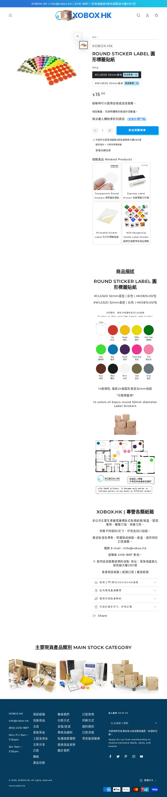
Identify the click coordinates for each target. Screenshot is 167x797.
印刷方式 (88, 720)
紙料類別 (88, 726)
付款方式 (63, 720)
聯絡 (36, 756)
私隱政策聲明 (66, 738)
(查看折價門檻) (136, 119)
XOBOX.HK (24, 780)
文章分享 (39, 744)
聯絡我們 (63, 714)
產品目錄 (39, 762)
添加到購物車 (137, 130)
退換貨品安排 (66, 744)
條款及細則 (65, 732)
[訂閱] (156, 723)
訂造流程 (88, 732)
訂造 (36, 750)
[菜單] (10, 15)
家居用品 (39, 732)
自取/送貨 (64, 726)
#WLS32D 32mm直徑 (116, 83)
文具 (36, 726)
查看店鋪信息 (103, 150)
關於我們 (63, 750)
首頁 (94, 37)
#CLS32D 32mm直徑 (116, 74)
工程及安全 (40, 738)
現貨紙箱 (39, 714)
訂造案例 (88, 714)
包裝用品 (39, 720)
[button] (138, 15)
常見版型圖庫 (91, 738)
